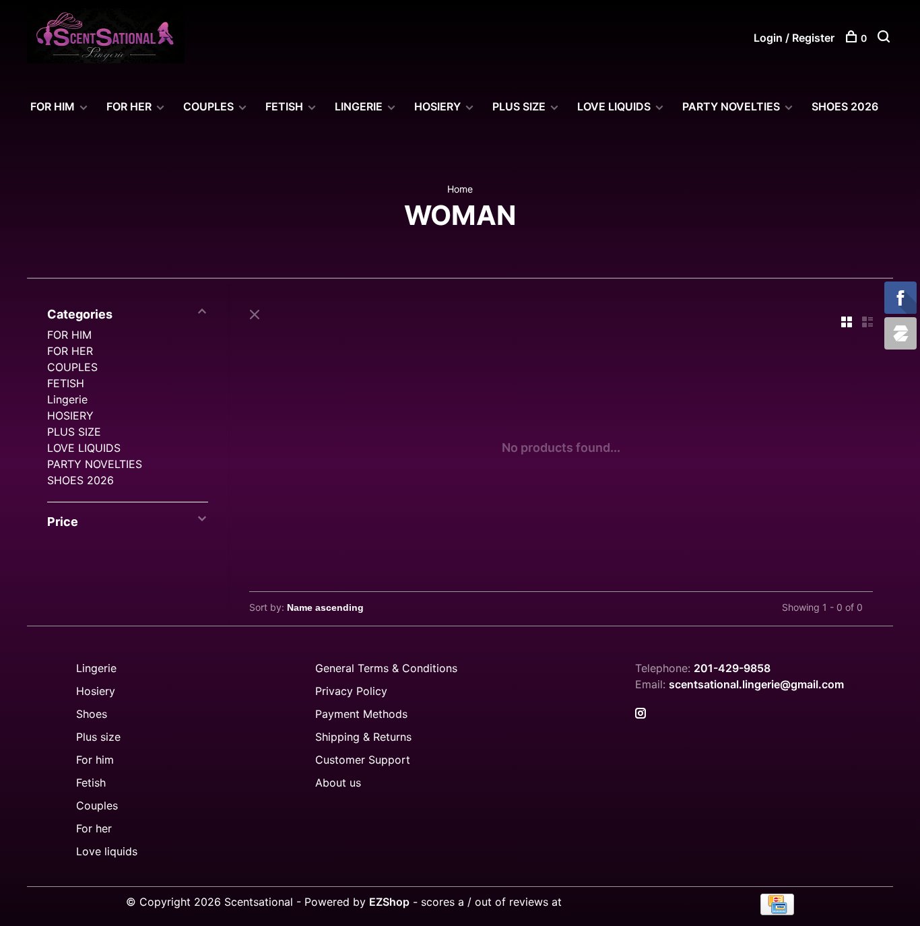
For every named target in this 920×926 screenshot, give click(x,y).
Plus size (98, 736)
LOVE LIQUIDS (614, 106)
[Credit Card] (777, 911)
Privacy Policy (351, 691)
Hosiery (95, 691)
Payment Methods (361, 714)
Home (460, 189)
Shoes (91, 714)
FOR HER (129, 106)
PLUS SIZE (519, 106)
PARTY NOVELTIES (731, 106)
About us (338, 782)
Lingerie (359, 106)
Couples (97, 805)
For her (94, 828)
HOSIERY (437, 106)
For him (95, 759)
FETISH (284, 106)
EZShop (389, 901)
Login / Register (794, 37)
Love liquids (106, 851)
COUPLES (208, 106)
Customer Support (362, 759)
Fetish (91, 782)
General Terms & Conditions (386, 668)
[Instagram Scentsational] (640, 714)
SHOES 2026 (845, 106)
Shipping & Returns (363, 736)
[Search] (885, 38)
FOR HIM (52, 106)
